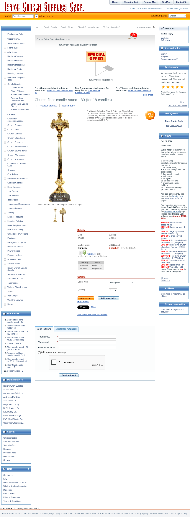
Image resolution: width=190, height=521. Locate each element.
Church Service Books (17, 146)
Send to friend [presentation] (44, 329)
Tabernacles (13, 283)
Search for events (11, 441)
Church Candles (14, 134)
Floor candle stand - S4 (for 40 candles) (17, 348)
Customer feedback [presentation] (66, 329)
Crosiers (11, 170)
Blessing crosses (15, 73)
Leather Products (15, 217)
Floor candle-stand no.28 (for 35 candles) (17, 360)
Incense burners (14, 208)
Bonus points (9, 493)
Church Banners (14, 125)
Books (10, 304)
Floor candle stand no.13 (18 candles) (15, 338)
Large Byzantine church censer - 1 (172, 232)
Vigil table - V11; (176, 267)
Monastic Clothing (15, 229)
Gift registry (166, 40)
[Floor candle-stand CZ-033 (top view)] (62, 215)
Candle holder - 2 (14, 343)
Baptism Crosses (15, 56)
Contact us (8, 475)
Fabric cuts (12, 48)
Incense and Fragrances (18, 204)
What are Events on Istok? (15, 482)
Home (37, 27)
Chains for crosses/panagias (15, 120)
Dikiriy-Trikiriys (17, 91)
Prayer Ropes (13, 251)
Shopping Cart (131, 2)
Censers (11, 114)
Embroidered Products (17, 178)
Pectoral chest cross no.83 (171, 223)
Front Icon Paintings (12, 415)
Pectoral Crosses (15, 247)
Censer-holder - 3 (15, 371)
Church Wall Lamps (16, 155)
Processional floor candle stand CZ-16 (16, 354)
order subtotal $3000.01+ (139, 90)
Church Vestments (15, 159)
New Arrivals (9, 456)
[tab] (44, 329)
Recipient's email (46, 347)
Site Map (166, 2)
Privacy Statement (11, 497)
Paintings (11, 238)
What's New (177, 196)
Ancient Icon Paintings (13, 393)
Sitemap (7, 449)
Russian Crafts (14, 259)
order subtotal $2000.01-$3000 (87, 91)
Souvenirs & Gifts (15, 279)
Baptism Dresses (15, 60)
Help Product (83, 301)
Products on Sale (15, 34)
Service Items (13, 264)
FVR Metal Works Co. (13, 419)
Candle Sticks (67, 27)
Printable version (144, 27)
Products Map (9, 453)
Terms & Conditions (12, 501)
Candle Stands (50, 27)
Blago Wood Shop (11, 404)
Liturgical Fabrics (15, 221)
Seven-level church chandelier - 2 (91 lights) (173, 252)
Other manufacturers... (13, 423)
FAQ (5, 479)
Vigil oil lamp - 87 (176, 265)
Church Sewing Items (17, 151)
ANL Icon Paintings (11, 397)
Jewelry (10, 212)
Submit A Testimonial (177, 105)
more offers (148, 95)
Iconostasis (12, 200)
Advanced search (47, 16)
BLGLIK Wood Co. (11, 408)
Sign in (164, 54)
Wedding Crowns (15, 300)
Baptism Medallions (16, 65)
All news (164, 278)
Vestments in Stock (16, 43)
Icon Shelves (13, 195)
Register (165, 56)
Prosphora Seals (14, 255)
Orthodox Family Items (17, 234)
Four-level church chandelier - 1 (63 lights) (173, 241)
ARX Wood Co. (10, 401)
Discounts (7, 490)
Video (9, 291)
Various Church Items (17, 287)
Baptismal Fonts (14, 69)
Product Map (150, 2)
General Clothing (14, 183)
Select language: (159, 15)
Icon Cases (12, 191)
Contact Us (181, 2)
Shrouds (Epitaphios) (16, 274)
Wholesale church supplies (15, 486)
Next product (70, 105)
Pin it (93, 306)
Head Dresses (14, 187)
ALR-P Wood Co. (11, 389)
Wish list (164, 38)
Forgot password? (169, 59)
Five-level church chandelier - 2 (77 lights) (173, 257)
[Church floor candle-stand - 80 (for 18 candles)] (55, 215)
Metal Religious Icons (17, 225)
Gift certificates (10, 438)
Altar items (12, 52)
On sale (6, 460)
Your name (43, 336)
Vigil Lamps (12, 296)
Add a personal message (53, 352)
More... (183, 102)
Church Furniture (15, 142)
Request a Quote (174, 125)
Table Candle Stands (20, 109)
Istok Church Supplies (13, 386)
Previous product (46, 105)
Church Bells (13, 129)
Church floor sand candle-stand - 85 (15, 321)
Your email (43, 342)
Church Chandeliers (16, 138)
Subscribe (165, 280)
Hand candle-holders (20, 94)
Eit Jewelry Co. (10, 412)
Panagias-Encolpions (16, 242)
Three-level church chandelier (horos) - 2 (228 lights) (173, 247)
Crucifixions (12, 174)
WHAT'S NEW (13, 39)
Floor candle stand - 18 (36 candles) (17, 332)
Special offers (9, 445)
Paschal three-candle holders (17, 99)
